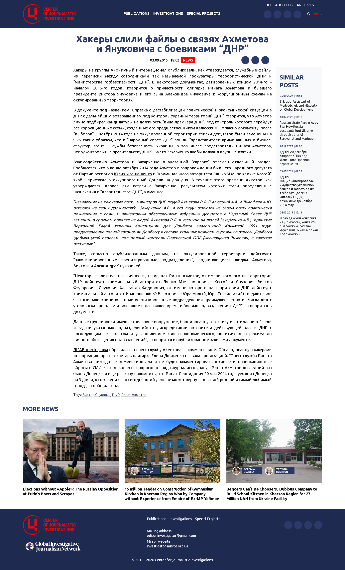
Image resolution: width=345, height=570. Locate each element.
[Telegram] (265, 60)
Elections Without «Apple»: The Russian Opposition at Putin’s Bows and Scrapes (70, 491)
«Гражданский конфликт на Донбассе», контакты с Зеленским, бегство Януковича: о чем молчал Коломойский (299, 226)
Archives (305, 5)
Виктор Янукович (96, 395)
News (188, 60)
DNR (116, 395)
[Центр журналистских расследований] (51, 14)
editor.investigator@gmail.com (171, 535)
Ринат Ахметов (133, 395)
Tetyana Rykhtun (148, 470)
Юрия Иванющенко (133, 174)
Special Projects (203, 13)
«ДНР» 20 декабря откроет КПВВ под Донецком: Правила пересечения (295, 158)
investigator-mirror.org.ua (167, 546)
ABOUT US (284, 5)
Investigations (168, 13)
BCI (268, 5)
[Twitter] (255, 60)
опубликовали (181, 70)
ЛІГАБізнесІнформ (90, 349)
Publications (136, 13)
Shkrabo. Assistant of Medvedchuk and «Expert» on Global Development (298, 105)
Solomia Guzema (249, 470)
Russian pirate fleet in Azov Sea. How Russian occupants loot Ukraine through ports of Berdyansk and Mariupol (299, 130)
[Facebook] (245, 60)
